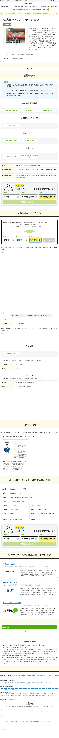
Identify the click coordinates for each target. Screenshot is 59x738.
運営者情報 (14, 706)
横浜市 (9, 688)
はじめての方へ (55, 6)
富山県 (5, 695)
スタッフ (29, 69)
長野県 (55, 693)
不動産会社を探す (5, 6)
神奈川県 (30, 693)
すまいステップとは (34, 682)
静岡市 (36, 688)
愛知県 (16, 695)
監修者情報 (19, 706)
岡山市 (56, 688)
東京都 (26, 693)
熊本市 (13, 689)
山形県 (19, 693)
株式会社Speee (10, 647)
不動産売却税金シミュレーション (20, 683)
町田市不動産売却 (37, 13)
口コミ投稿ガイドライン (37, 706)
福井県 (12, 695)
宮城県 (16, 693)
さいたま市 (25, 688)
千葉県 (34, 693)
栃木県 (44, 693)
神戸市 (49, 688)
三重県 (26, 695)
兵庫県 (33, 695)
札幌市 (2, 688)
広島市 (2, 689)
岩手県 (9, 693)
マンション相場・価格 (17, 6)
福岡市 (10, 689)
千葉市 (20, 688)
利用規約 (23, 706)
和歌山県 (47, 695)
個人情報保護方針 (29, 706)
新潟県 (2, 695)
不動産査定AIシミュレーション (14, 682)
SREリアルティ (9, 582)
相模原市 (16, 688)
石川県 (9, 695)
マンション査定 (4, 682)
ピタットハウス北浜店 (12, 603)
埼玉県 (37, 693)
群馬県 (48, 693)
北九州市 (6, 689)
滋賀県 (40, 695)
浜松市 (40, 688)
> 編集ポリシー (6, 664)
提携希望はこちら (54, 0)
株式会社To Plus (9, 564)
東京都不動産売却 (26, 13)
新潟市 (29, 688)
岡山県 (51, 695)
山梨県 (51, 693)
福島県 (23, 693)
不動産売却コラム (44, 6)
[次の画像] (27, 37)
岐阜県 (23, 695)
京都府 (36, 695)
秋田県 (12, 693)
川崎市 (12, 688)
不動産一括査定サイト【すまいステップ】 (10, 13)
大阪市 (43, 688)
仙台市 (5, 688)
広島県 (55, 695)
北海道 (2, 693)
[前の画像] (4, 37)
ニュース (50, 706)
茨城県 (41, 693)
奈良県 (43, 695)
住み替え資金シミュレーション (45, 682)
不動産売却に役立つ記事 (25, 682)
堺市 (46, 688)
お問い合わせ (45, 706)
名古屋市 (32, 688)
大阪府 (30, 695)
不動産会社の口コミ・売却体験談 (33, 683)
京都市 (53, 688)
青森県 (5, 693)
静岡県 (19, 695)
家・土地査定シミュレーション (7, 683)
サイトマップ (8, 706)
